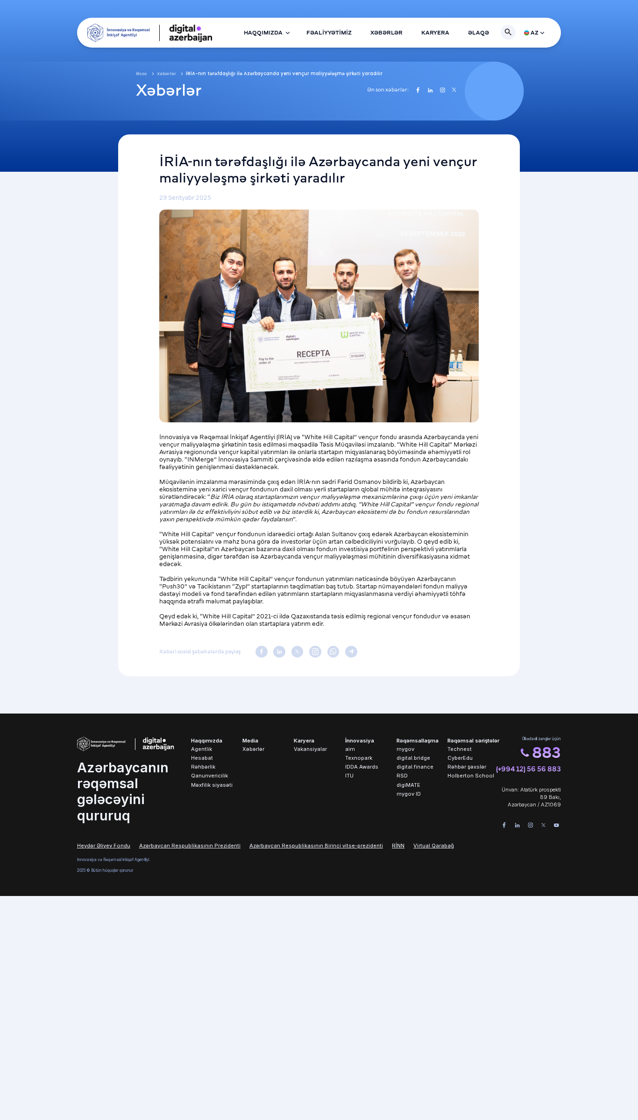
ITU (349, 775)
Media (250, 740)
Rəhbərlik (203, 766)
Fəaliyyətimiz (329, 32)
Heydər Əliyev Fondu (103, 845)
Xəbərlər (386, 32)
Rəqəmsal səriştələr (467, 740)
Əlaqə (478, 32)
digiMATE (408, 785)
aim (350, 749)
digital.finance (415, 766)
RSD (402, 775)
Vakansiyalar (310, 749)
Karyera (435, 32)
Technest (459, 749)
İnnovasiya (359, 740)
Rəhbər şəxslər (466, 766)
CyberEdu (460, 758)
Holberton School (470, 775)
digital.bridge (413, 758)
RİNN (398, 845)
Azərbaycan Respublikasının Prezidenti (190, 845)
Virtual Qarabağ (433, 845)
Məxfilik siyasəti (212, 785)
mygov (405, 749)
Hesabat (202, 758)
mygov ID (409, 794)
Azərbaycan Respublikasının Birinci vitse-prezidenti (316, 845)
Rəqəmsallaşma (416, 740)
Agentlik (201, 749)
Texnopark (358, 758)
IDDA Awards (361, 766)
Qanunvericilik (209, 775)
